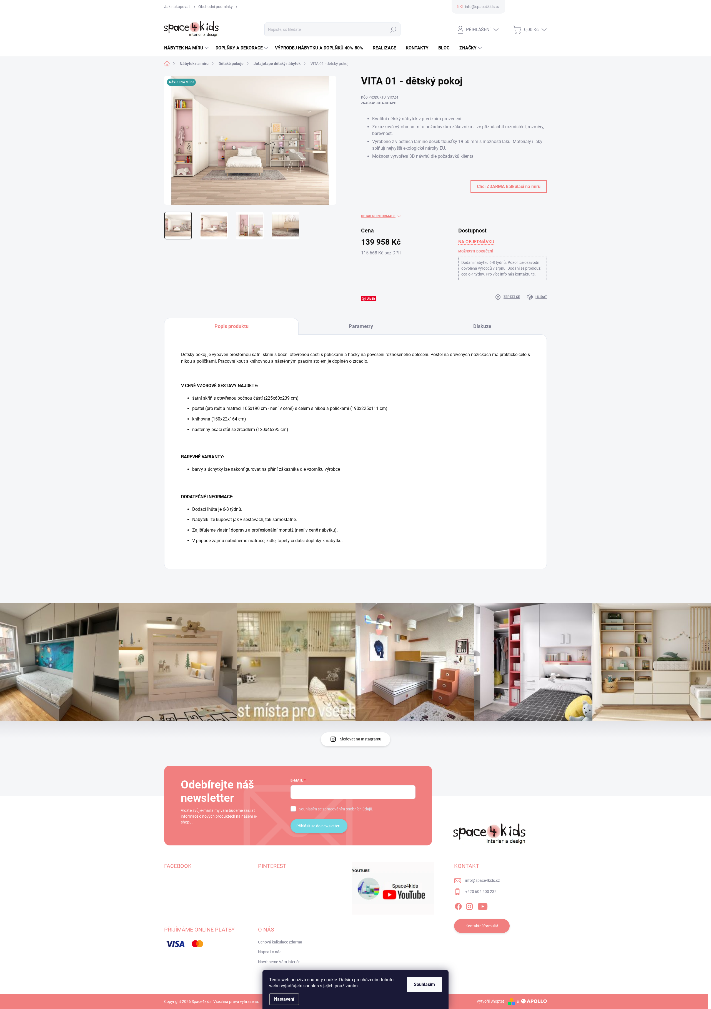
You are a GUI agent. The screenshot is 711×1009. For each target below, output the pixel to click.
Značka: (378, 103)
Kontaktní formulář (481, 926)
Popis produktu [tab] (231, 326)
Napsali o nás (269, 952)
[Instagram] (469, 905)
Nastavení (284, 999)
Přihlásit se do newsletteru (319, 826)
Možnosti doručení (475, 251)
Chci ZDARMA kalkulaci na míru (508, 186)
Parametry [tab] (361, 326)
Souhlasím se (336, 809)
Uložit (371, 298)
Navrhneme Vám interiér (279, 962)
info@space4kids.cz (482, 880)
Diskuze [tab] (482, 326)
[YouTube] (482, 905)
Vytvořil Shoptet (490, 1001)
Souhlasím (424, 984)
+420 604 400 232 (481, 891)
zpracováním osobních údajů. (347, 809)
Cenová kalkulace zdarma (280, 942)
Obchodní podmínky (215, 6)
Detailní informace (378, 216)
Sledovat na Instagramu (360, 739)
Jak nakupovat (177, 6)
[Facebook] (458, 905)
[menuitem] (187, 48)
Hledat (393, 29)
